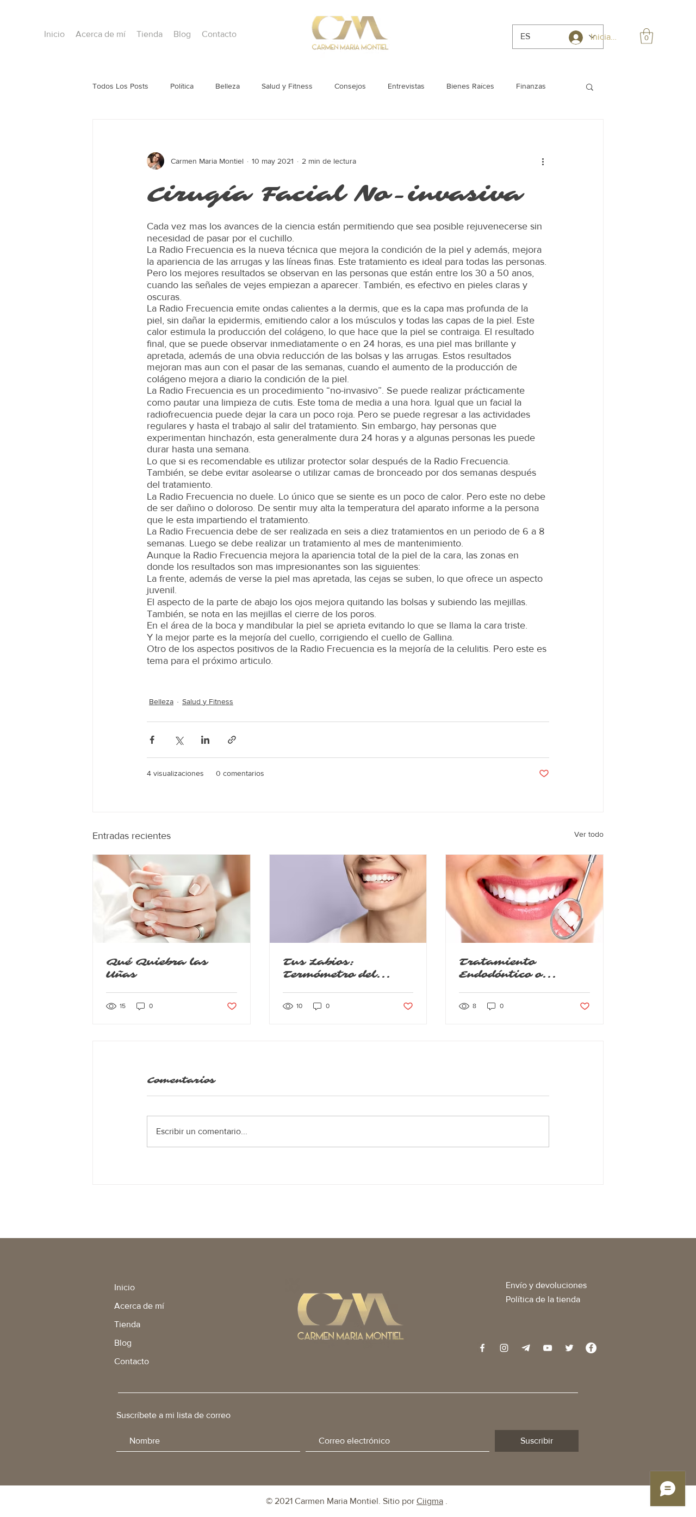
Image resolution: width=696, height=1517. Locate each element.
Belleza (227, 86)
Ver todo (589, 834)
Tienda (127, 1324)
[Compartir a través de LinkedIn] (205, 740)
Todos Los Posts (120, 86)
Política (182, 86)
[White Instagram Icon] (504, 1347)
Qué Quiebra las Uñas (157, 968)
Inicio (124, 1287)
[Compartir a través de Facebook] (152, 740)
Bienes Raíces (470, 86)
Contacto (131, 1361)
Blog (123, 1342)
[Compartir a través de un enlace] (232, 740)
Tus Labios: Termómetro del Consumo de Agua (338, 968)
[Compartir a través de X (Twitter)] (178, 740)
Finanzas (531, 86)
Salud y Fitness (287, 86)
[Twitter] (569, 1347)
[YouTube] (547, 1347)
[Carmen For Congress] (591, 1347)
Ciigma (430, 1501)
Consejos (350, 86)
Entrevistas (406, 86)
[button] (100, 34)
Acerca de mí (139, 1305)
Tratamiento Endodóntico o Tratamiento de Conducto (505, 968)
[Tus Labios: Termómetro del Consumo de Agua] (348, 899)
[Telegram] (525, 1347)
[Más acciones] (542, 160)
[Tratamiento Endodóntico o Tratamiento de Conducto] (524, 899)
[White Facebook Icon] (482, 1347)
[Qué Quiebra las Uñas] (171, 899)
